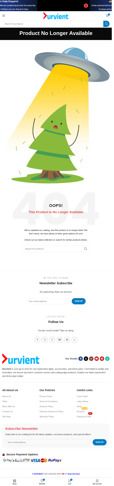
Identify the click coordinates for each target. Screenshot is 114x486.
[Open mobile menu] (4, 16)
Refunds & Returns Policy (51, 411)
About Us (6, 396)
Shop (79, 406)
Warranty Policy (46, 416)
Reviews (82, 411)
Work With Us (8, 406)
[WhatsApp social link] (74, 340)
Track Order (82, 396)
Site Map (6, 416)
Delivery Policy (46, 406)
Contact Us (7, 411)
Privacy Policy (45, 396)
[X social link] (45, 340)
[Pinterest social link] (67, 340)
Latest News (82, 401)
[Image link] (20, 358)
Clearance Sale (84, 416)
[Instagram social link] (52, 340)
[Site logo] (56, 15)
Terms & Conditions (48, 401)
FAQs (4, 401)
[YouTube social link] (60, 340)
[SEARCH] (106, 24)
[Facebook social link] (37, 340)
